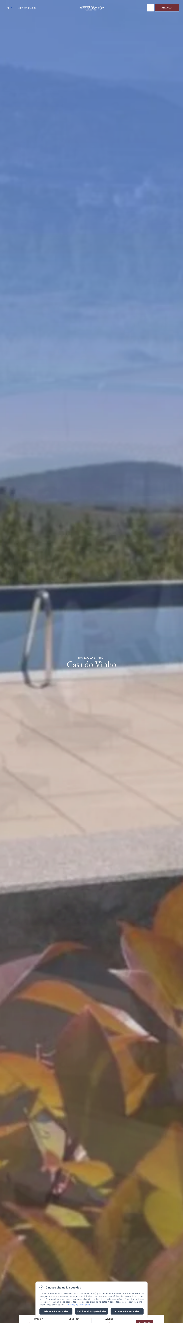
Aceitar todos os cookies (127, 1311)
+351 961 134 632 (27, 8)
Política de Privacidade (79, 1304)
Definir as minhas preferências (91, 1311)
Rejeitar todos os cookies (56, 1311)
